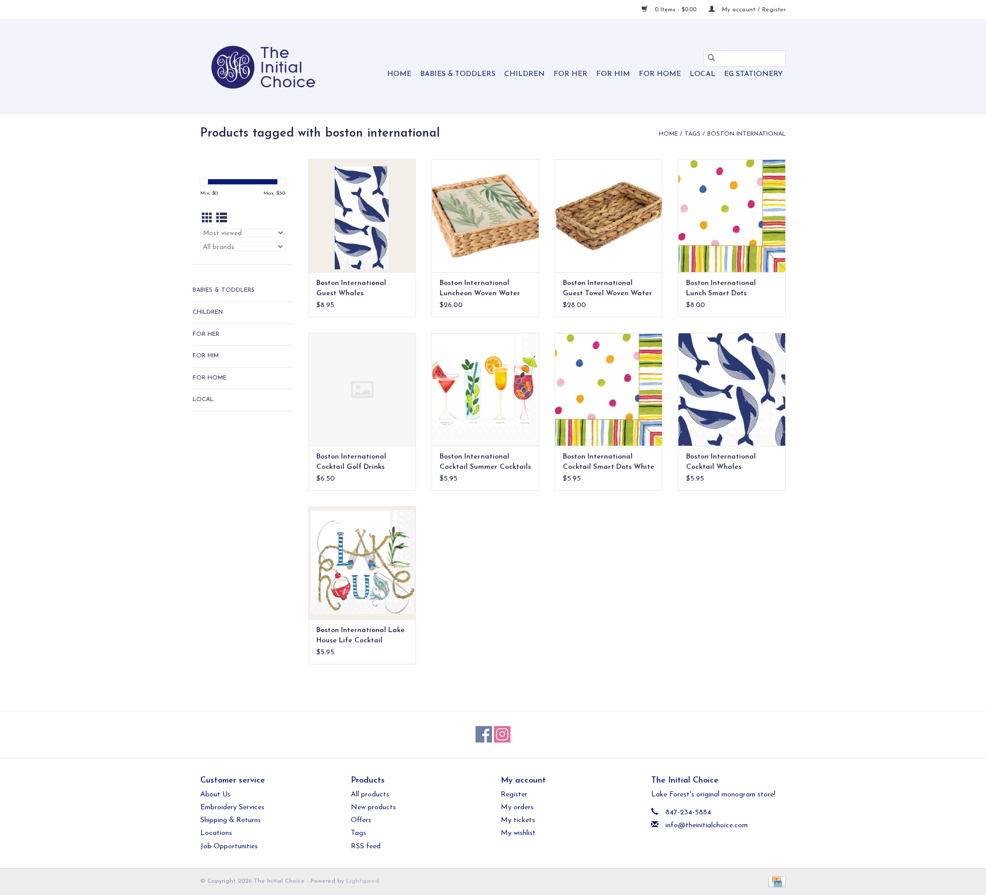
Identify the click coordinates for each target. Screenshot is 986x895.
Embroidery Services (232, 807)
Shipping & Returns (230, 820)
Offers (361, 820)
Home (399, 74)
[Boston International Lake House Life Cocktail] (362, 562)
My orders (517, 807)
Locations (216, 833)
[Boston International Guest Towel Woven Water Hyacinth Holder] (608, 215)
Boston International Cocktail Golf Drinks (351, 462)
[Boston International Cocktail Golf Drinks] (362, 389)
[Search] (711, 58)
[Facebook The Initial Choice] (484, 734)
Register (514, 794)
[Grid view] (207, 219)
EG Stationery (753, 74)
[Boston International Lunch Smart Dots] (732, 215)
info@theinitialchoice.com (707, 825)
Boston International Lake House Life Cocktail (360, 635)
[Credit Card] (775, 881)
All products (370, 794)
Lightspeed (362, 881)
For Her (570, 74)
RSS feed (366, 846)
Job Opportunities (229, 846)
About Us (215, 794)
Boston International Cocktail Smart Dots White (608, 462)
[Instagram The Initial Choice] (502, 734)
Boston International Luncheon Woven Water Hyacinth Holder (480, 289)
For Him (613, 74)
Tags (692, 134)
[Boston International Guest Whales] (362, 215)
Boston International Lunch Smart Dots (721, 288)
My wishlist (518, 833)
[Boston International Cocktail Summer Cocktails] (485, 389)
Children (524, 74)
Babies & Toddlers (458, 74)
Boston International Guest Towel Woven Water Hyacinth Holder (607, 289)
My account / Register (753, 10)
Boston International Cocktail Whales (721, 462)
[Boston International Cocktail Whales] (732, 389)
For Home (660, 74)
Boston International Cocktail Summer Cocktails (485, 462)
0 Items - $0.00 (675, 10)
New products (373, 807)
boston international (746, 134)
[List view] (221, 219)
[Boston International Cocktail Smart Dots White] (608, 389)
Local (702, 74)
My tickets (518, 820)
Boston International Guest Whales (351, 288)
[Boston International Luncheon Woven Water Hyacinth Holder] (485, 215)
